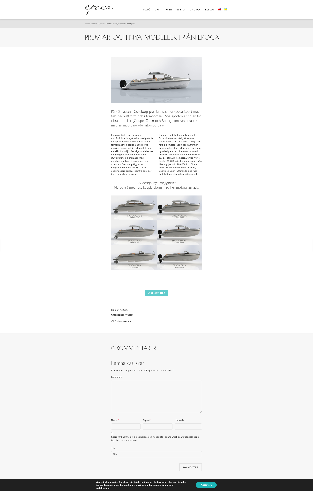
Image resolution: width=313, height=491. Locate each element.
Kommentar (117, 377)
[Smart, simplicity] (298, 245)
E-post (146, 420)
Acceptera (206, 484)
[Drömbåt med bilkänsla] (18, 245)
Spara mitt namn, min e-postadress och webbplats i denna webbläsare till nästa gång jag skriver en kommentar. (155, 438)
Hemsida (179, 420)
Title (113, 448)
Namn (114, 420)
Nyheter (129, 314)
